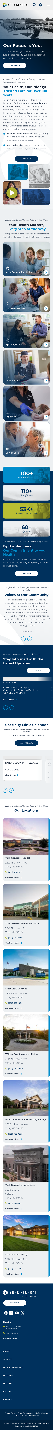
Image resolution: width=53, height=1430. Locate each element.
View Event (10, 775)
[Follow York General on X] (22, 1314)
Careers (7, 1399)
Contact (8, 1391)
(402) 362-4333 (15, 1134)
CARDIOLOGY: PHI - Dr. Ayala (21, 763)
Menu (48, 5)
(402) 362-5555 (15, 937)
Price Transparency (25, 1413)
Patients (7, 1383)
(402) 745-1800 (15, 1203)
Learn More (15, 65)
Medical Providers (13, 1367)
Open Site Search (34, 5)
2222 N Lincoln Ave (13, 1326)
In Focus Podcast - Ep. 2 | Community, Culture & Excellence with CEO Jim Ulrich (21, 690)
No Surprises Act (42, 1413)
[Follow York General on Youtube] (17, 1314)
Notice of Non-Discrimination (27, 1416)
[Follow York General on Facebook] (6, 1314)
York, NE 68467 (12, 1329)
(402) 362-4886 (15, 1068)
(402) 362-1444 (15, 1003)
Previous (23, 638)
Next (29, 638)
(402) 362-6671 (15, 872)
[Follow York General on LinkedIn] (11, 1314)
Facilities (8, 1375)
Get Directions (12, 878)
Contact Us (15, 1303)
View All (38, 670)
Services (7, 1359)
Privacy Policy (10, 1413)
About (6, 1351)
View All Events (26, 743)
